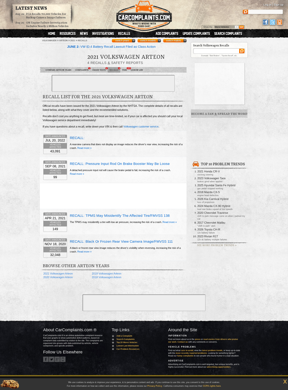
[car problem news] (85, 34)
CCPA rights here (212, 386)
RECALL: (77, 138)
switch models (148, 40)
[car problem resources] (69, 34)
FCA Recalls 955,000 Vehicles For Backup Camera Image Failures (46, 16)
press (197, 339)
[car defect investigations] (104, 34)
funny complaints (185, 356)
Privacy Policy (154, 386)
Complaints (82, 69)
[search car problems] (229, 34)
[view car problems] (53, 34)
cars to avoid (187, 350)
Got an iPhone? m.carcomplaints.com (63, 359)
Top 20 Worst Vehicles (126, 342)
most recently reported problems (191, 353)
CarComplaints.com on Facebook (45, 359)
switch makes (173, 40)
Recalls (115, 69)
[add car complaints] (168, 34)
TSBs (125, 69)
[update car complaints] (198, 34)
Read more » (84, 148)
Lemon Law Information (127, 346)
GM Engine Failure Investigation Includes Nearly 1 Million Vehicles (47, 24)
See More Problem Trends (216, 245)
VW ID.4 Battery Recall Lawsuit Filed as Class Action (111, 46)
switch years (122, 40)
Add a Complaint (124, 336)
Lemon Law (137, 70)
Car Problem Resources (128, 349)
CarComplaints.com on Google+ (57, 359)
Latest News (31, 8)
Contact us (183, 342)
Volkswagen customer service (140, 126)
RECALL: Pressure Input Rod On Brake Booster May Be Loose (120, 164)
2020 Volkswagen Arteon (58, 277)
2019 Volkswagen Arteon (106, 273)
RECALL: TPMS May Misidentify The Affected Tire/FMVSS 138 (120, 216)
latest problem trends (212, 350)
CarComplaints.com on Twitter (51, 359)
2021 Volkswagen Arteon (58, 273)
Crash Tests (99, 69)
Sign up (279, 4)
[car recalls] (124, 34)
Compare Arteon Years (58, 70)
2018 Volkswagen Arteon (106, 277)
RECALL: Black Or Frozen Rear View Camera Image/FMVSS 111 (121, 241)
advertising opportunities (218, 367)
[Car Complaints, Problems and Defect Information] (144, 15)
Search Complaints (125, 339)
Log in (268, 4)
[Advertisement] (113, 83)
